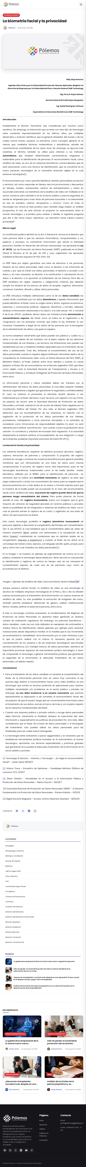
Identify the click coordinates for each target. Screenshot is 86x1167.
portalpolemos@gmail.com (71, 1123)
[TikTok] (32, 1150)
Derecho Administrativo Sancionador (19, 917)
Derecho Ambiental (13, 927)
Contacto (43, 1140)
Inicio (41, 1120)
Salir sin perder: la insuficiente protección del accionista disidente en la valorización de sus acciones (41, 970)
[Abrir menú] (80, 4)
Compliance (10, 891)
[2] (59, 203)
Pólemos (11, 28)
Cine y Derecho (11, 876)
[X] (10, 1150)
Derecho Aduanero (12, 922)
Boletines (8, 866)
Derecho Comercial (13, 937)
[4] (57, 547)
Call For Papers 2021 (12, 871)
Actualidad (9, 846)
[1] (25, 174)
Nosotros (43, 1124)
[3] (67, 439)
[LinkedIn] (21, 1150)
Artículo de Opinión (12, 861)
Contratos (9, 902)
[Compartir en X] (23, 811)
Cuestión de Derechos (14, 907)
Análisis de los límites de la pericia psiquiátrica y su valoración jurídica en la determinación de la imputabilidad (43, 987)
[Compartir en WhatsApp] (35, 811)
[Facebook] (5, 1150)
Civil (7, 881)
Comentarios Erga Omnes (15, 886)
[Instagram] (15, 1150)
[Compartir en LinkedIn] (29, 811)
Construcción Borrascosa (15, 896)
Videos (42, 1129)
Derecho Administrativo (14, 912)
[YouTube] (26, 1150)
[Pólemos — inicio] (11, 4)
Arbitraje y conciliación (14, 856)
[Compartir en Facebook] (17, 811)
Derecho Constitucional (14, 942)
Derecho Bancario (12, 932)
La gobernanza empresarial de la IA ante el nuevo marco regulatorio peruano (44, 961)
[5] (4, 798)
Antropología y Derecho (14, 851)
